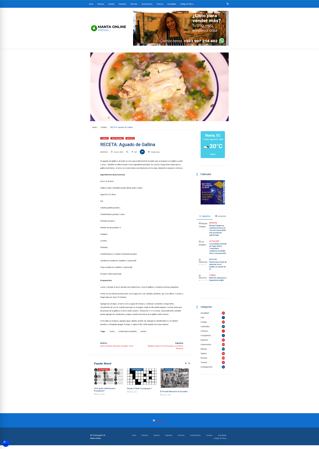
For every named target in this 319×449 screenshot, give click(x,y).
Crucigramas (206, 335)
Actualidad (171, 4)
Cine (202, 318)
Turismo (160, 4)
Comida (104, 127)
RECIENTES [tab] (222, 216)
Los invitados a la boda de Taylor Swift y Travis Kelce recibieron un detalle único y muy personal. (218, 249)
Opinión (111, 4)
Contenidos (137, 370)
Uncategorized (206, 367)
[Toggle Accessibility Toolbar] (6, 443)
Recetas (133, 4)
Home (94, 127)
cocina (112, 331)
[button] (187, 364)
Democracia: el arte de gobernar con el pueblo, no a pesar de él (218, 265)
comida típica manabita (127, 331)
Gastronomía (147, 4)
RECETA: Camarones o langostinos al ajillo (218, 279)
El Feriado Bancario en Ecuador (174, 391)
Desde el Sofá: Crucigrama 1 (139, 388)
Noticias (100, 4)
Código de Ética (186, 4)
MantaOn (104, 152)
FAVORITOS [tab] (206, 216)
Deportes (122, 4)
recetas (143, 331)
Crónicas (204, 331)
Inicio (91, 4)
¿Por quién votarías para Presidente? (104, 389)
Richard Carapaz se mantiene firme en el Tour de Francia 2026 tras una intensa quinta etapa (217, 230)
